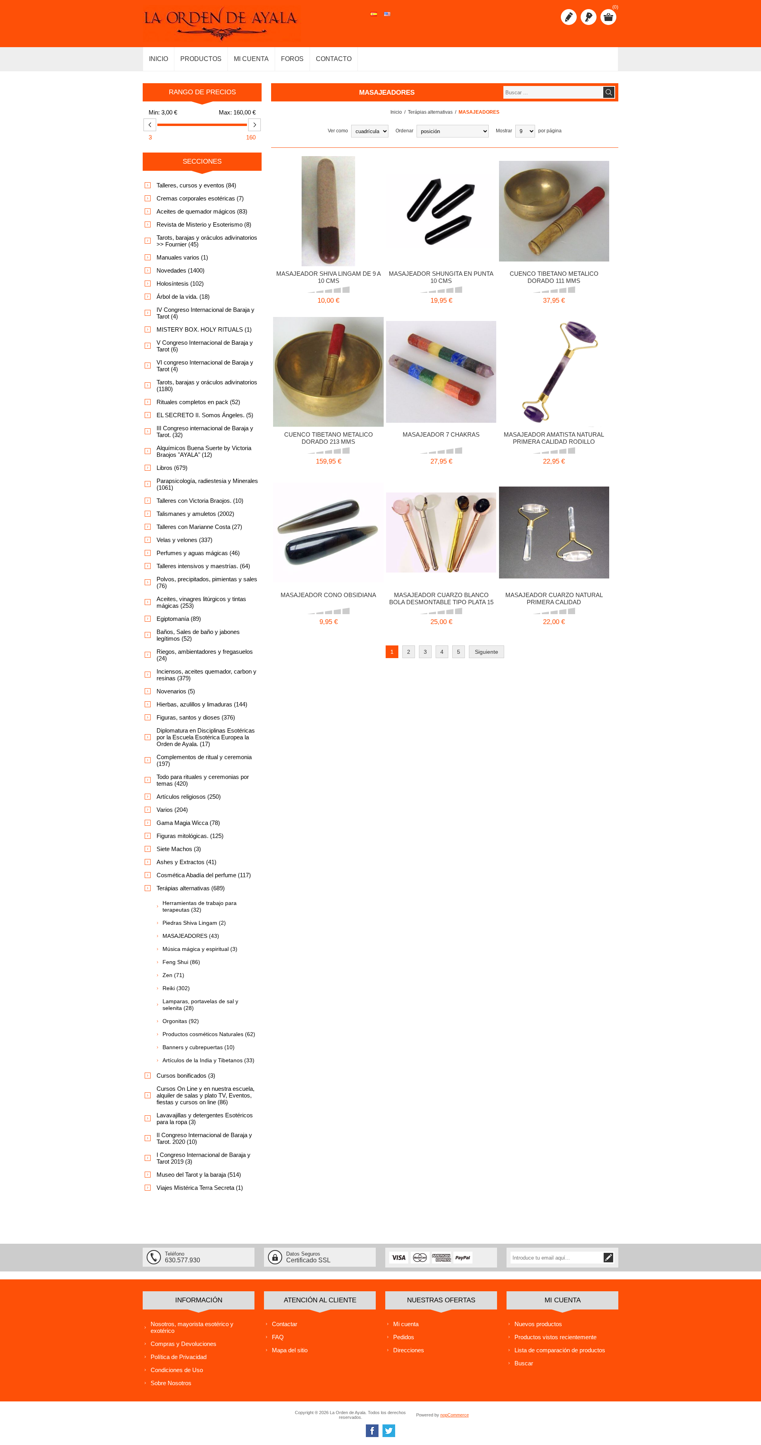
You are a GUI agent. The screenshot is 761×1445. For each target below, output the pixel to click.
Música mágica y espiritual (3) (200, 949)
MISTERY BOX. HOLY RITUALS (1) (204, 329)
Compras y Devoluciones (183, 1343)
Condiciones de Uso (177, 1370)
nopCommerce (454, 1415)
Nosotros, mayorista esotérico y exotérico (192, 1327)
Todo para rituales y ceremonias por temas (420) (203, 780)
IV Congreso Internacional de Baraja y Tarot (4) (205, 313)
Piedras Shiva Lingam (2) (194, 923)
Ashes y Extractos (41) (186, 862)
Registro (569, 17)
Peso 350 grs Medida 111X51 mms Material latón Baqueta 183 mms (554, 198)
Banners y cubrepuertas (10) (199, 1047)
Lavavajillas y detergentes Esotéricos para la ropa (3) (205, 1118)
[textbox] (552, 92)
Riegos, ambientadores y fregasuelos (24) (205, 655)
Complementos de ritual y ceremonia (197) (204, 760)
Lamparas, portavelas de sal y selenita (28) (200, 1004)
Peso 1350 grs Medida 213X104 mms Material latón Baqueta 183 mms (328, 359)
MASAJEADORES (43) (191, 936)
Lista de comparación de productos (559, 1350)
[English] (387, 18)
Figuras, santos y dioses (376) (196, 717)
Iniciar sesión (589, 17)
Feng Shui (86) (181, 962)
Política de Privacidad (179, 1356)
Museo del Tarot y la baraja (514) (199, 1174)
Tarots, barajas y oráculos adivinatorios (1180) (207, 385)
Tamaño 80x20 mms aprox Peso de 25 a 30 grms (328, 520)
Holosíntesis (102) (180, 283)
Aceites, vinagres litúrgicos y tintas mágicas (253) (201, 602)
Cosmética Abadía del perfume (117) (204, 875)
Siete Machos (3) (179, 849)
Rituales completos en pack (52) (198, 402)
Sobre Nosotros (171, 1383)
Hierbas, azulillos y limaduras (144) (202, 704)
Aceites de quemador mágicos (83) (202, 211)
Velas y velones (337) (184, 539)
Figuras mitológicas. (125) (190, 835)
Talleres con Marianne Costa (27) (199, 526)
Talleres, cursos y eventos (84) (196, 185)
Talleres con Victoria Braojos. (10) (200, 500)
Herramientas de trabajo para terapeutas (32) (200, 906)
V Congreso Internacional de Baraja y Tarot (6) (205, 346)
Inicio (396, 112)
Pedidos (403, 1337)
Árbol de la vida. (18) (183, 296)
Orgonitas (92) (181, 1021)
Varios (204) (172, 809)
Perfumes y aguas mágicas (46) (198, 553)
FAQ (278, 1337)
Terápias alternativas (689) (191, 888)
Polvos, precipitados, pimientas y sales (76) (207, 582)
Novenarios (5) (176, 691)
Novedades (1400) (181, 270)
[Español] (373, 18)
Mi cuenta (406, 1324)
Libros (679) (172, 467)
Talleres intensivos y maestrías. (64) (203, 566)
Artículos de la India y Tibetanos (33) (208, 1060)
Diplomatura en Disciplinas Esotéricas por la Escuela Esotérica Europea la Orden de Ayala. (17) (206, 737)
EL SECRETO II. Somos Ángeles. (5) (205, 415)
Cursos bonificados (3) (186, 1075)
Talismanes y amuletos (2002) (195, 513)
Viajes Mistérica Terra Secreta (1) (200, 1187)
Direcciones (408, 1350)
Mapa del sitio (290, 1350)
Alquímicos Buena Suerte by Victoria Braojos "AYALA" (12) (204, 451)
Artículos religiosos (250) (189, 796)
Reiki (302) (176, 988)
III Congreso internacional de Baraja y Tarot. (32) (205, 431)
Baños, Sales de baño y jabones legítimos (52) (198, 635)
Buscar (523, 1363)
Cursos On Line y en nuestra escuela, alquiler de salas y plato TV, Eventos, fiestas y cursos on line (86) (205, 1095)
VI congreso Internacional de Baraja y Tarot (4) (205, 365)
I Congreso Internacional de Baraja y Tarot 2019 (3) (203, 1158)
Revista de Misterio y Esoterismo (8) (204, 224)
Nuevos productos (538, 1324)
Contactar (284, 1324)
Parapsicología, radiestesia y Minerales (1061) (207, 484)
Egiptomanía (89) (179, 618)
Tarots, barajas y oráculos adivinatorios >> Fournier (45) (207, 241)
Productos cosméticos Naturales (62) (209, 1034)
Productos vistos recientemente (555, 1337)
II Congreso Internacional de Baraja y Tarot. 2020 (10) (204, 1138)
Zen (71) (173, 975)
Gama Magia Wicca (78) (188, 822)
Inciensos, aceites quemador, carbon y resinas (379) (206, 674)
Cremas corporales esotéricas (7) (200, 198)
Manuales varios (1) (182, 257)
